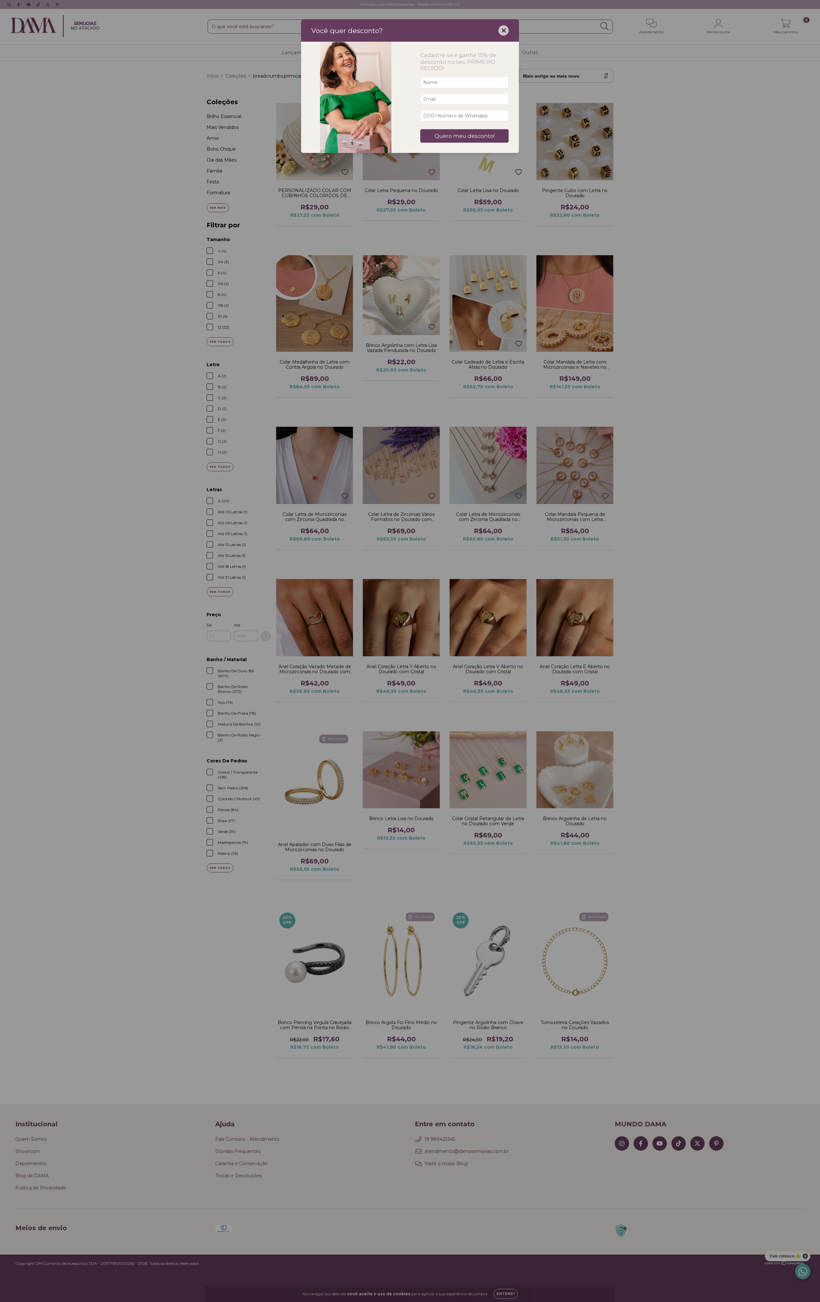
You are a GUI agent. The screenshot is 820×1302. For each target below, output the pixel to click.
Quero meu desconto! (465, 136)
